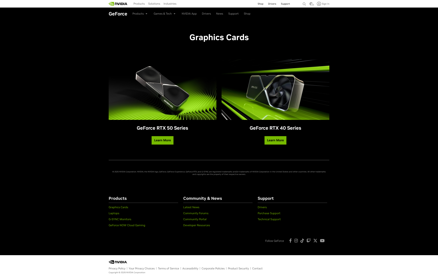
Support (233, 13)
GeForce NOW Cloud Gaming (127, 225)
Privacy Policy (117, 268)
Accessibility (190, 268)
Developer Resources (196, 225)
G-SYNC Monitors (120, 219)
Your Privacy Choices (142, 268)
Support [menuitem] (285, 3)
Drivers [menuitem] (272, 3)
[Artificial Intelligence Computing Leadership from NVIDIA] (118, 4)
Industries (170, 3)
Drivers (206, 13)
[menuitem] (139, 3)
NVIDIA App (189, 13)
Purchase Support (269, 213)
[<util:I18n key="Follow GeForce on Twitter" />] (315, 241)
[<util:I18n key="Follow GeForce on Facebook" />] (290, 241)
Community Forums (195, 213)
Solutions (154, 3)
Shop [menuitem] (260, 3)
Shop (247, 13)
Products (139, 3)
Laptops (114, 213)
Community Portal (195, 219)
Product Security (238, 268)
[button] (311, 5)
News (219, 13)
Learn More (162, 140)
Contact (257, 268)
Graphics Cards (118, 207)
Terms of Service (168, 268)
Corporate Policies (213, 268)
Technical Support (269, 219)
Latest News (191, 207)
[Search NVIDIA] (304, 3)
